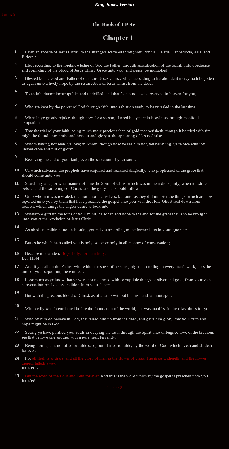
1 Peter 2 (114, 387)
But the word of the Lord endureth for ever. (62, 376)
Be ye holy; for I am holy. (83, 253)
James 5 (8, 14)
